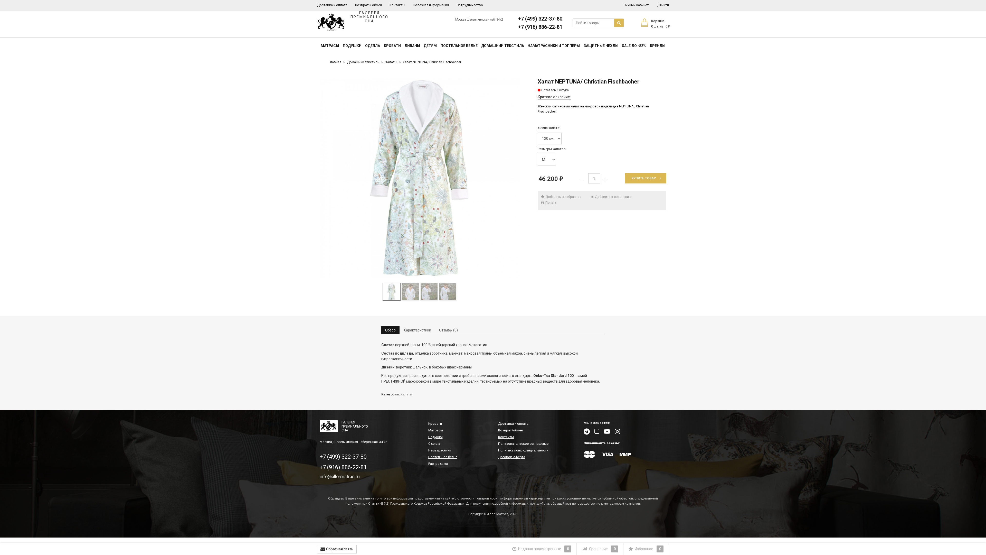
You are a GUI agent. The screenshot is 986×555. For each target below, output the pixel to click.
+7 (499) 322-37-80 (540, 19)
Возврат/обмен (510, 430)
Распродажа (438, 464)
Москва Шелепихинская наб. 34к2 (479, 19)
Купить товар (643, 178)
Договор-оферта (511, 457)
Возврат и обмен (368, 5)
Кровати (392, 46)
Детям (430, 46)
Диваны (412, 46)
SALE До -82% (634, 46)
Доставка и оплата (332, 5)
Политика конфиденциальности (523, 450)
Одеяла (372, 46)
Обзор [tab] (390, 330)
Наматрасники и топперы (554, 46)
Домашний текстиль (502, 46)
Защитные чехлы (601, 46)
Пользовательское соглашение (523, 444)
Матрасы (330, 46)
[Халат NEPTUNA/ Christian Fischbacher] (420, 178)
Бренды (657, 46)
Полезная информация (431, 5)
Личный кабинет (636, 5)
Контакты (397, 5)
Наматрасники (439, 450)
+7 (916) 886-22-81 (540, 27)
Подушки (352, 46)
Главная (335, 62)
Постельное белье (459, 46)
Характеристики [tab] (417, 330)
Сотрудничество (470, 5)
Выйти (663, 5)
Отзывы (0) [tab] (448, 330)
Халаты (391, 62)
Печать (551, 203)
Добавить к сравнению (613, 197)
